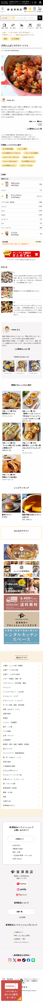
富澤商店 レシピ (7, 35)
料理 (5, 39)
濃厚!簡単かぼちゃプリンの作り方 (31, 515)
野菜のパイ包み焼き (9, 477)
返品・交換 (16, 852)
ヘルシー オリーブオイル (10, 157)
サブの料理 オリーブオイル (11, 153)
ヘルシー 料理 (22, 149)
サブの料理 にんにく (9, 165)
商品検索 (10, 979)
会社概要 (22, 917)
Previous (3, 368)
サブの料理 (15, 39)
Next (40, 368)
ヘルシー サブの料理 (31, 153)
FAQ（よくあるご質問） (22, 935)
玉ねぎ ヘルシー (28, 157)
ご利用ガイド (18, 932)
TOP (3, 979)
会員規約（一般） (20, 939)
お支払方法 (16, 845)
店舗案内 (34, 981)
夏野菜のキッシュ (8, 413)
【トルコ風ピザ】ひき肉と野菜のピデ (11, 446)
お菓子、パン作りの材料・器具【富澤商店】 (16, 32)
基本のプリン (7, 514)
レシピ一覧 (18, 979)
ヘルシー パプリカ (26, 165)
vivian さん (11, 100)
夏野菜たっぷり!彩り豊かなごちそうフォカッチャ (31, 447)
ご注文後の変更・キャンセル (22, 855)
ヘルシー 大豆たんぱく (10, 161)
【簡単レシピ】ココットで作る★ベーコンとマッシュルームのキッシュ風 (31, 416)
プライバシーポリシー (21, 942)
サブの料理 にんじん (28, 161)
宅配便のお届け (18, 849)
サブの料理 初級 (8, 149)
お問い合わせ (17, 859)
